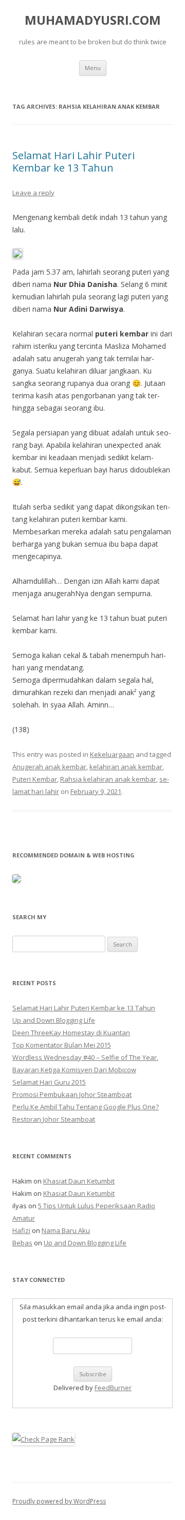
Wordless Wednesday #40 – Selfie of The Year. (85, 1057)
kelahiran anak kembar (125, 766)
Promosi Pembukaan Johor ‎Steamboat (72, 1094)
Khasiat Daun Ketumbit (79, 1181)
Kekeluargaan (112, 754)
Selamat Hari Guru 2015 (49, 1082)
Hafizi (21, 1230)
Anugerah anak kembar (49, 766)
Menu (93, 68)
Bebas (22, 1242)
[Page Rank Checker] (43, 1439)
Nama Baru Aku (66, 1230)
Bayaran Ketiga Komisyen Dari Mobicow (74, 1069)
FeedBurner (113, 1387)
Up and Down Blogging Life (53, 1020)
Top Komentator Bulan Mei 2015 (61, 1045)
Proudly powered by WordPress (59, 1501)
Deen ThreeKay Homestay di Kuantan (71, 1032)
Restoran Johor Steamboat (53, 1119)
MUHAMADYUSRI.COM (93, 20)
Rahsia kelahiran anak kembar (108, 779)
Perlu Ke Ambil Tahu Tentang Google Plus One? (85, 1106)
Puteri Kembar (34, 779)
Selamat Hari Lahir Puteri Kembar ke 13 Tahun (73, 161)
